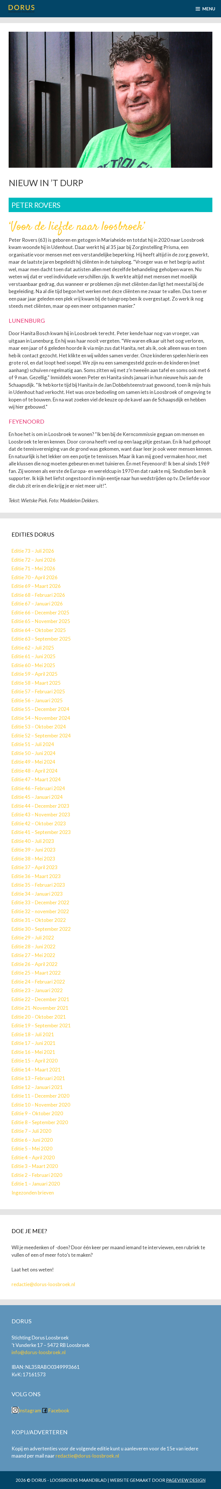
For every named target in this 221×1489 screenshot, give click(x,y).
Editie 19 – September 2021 (41, 1025)
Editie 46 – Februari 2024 (38, 788)
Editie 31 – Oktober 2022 (39, 920)
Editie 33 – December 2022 (40, 902)
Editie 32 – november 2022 (40, 911)
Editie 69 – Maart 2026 (36, 586)
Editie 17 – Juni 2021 (34, 1043)
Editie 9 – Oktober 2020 (37, 1113)
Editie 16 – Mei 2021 (33, 1052)
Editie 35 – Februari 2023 (38, 885)
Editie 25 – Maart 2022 (36, 973)
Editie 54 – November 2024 (41, 718)
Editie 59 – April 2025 (35, 674)
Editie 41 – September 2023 (41, 832)
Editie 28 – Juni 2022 (34, 946)
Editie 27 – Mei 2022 (33, 955)
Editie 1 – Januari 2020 (36, 1184)
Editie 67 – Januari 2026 (37, 604)
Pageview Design (185, 1480)
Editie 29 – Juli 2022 (33, 938)
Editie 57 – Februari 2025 (38, 691)
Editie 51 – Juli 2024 (33, 744)
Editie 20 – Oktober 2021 (39, 1017)
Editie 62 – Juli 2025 (33, 648)
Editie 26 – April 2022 (35, 964)
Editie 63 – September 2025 (41, 639)
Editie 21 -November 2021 (40, 1008)
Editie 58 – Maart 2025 (36, 683)
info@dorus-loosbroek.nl (39, 1352)
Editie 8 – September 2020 (40, 1122)
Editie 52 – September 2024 (41, 736)
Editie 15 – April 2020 (35, 1061)
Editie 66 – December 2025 (40, 612)
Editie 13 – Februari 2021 (38, 1078)
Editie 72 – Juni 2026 (34, 560)
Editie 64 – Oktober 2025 (39, 630)
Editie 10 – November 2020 (41, 1105)
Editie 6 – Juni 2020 (32, 1140)
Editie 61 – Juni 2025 (34, 656)
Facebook (58, 1410)
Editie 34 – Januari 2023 (37, 894)
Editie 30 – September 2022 (41, 929)
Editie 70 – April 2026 (35, 577)
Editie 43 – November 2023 (41, 815)
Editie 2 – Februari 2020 (37, 1175)
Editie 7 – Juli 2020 (31, 1131)
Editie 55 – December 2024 (40, 709)
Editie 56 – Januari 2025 (37, 700)
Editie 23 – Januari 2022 (37, 990)
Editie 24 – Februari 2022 (38, 982)
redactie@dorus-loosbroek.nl (43, 1284)
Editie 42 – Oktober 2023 (39, 823)
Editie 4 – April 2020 (33, 1157)
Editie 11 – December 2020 (40, 1096)
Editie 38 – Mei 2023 (33, 859)
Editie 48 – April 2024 (35, 771)
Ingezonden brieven (33, 1193)
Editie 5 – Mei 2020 (32, 1148)
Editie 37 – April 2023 (35, 867)
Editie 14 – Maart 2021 (36, 1070)
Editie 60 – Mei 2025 (33, 665)
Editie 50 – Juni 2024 (34, 753)
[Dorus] (21, 8)
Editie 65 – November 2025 (41, 621)
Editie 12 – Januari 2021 (37, 1087)
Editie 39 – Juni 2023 (34, 850)
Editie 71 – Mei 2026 (33, 568)
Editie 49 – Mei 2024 (33, 762)
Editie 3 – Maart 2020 (35, 1166)
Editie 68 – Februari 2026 (38, 595)
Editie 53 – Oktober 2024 (39, 727)
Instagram (30, 1410)
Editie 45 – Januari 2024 (37, 797)
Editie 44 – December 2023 (40, 806)
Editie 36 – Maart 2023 (36, 876)
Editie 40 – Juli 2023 (33, 841)
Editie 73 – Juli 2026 (33, 551)
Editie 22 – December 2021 (40, 999)
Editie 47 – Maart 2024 (36, 779)
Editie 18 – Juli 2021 (33, 1034)
